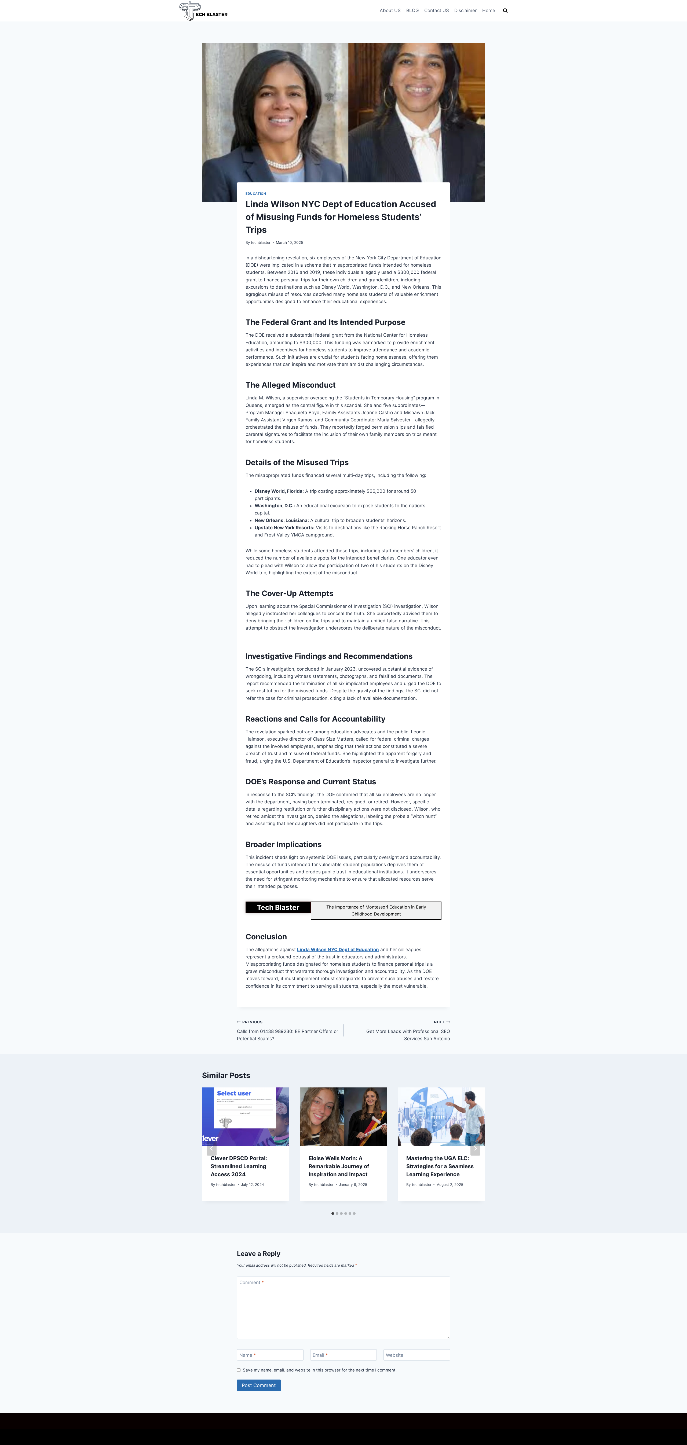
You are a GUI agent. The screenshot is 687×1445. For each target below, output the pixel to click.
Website (394, 1355)
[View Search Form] (505, 11)
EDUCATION (256, 194)
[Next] (475, 1148)
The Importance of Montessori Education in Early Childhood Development (376, 910)
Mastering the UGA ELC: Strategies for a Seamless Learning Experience (440, 1166)
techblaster (261, 242)
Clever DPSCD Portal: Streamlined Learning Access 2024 (239, 1166)
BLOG (412, 10)
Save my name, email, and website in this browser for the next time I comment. (320, 1370)
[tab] (332, 1213)
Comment (251, 1282)
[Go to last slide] (212, 1148)
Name (247, 1355)
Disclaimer (465, 10)
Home (488, 10)
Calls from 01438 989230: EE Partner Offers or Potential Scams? (287, 1030)
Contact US (436, 10)
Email (320, 1355)
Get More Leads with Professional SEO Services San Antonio (408, 1030)
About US (390, 10)
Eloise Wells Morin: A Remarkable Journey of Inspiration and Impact (339, 1166)
